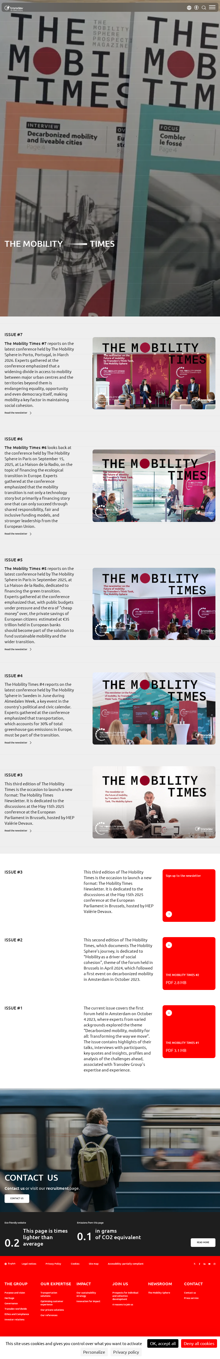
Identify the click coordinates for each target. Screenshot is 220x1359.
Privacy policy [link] (126, 1352)
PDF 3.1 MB (182, 1047)
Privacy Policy (53, 1263)
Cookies (75, 1263)
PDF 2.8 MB (182, 979)
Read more (203, 1242)
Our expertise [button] (56, 1283)
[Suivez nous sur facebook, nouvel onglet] (199, 1264)
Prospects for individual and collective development (125, 1296)
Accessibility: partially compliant (126, 1263)
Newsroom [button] (160, 1283)
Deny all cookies (199, 1343)
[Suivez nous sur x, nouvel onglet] (195, 1264)
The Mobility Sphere (159, 1292)
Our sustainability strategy (86, 1294)
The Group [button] (16, 1283)
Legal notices (29, 1263)
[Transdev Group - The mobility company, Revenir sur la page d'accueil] (14, 8)
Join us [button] (120, 1283)
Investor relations (14, 1319)
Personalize (94, 1352)
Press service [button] (191, 1298)
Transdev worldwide (16, 1309)
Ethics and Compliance (17, 1314)
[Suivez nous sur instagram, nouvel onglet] (214, 1264)
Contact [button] (193, 1283)
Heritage (9, 1298)
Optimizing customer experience (52, 1303)
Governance (11, 1303)
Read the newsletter (16, 412)
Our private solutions (52, 1310)
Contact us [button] (17, 1198)
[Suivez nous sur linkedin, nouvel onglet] (205, 1264)
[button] (189, 7)
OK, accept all (163, 1343)
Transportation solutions (49, 1294)
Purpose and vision (15, 1292)
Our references (49, 1315)
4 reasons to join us (122, 1304)
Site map (93, 1263)
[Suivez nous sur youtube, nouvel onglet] (209, 1264)
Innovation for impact (88, 1301)
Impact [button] (83, 1283)
